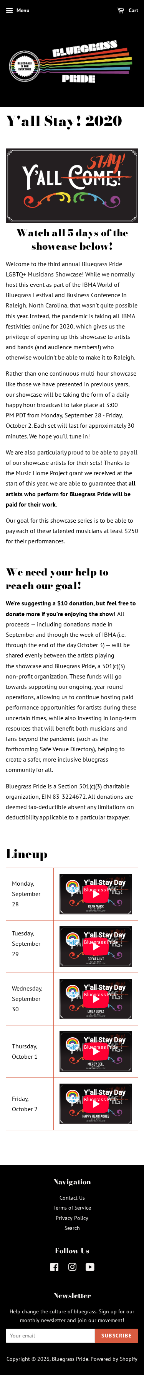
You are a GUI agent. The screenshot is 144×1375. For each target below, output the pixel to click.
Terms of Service (72, 1207)
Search (72, 1228)
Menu (22, 10)
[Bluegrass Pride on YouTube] (90, 1268)
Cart (132, 10)
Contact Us (72, 1197)
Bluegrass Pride (70, 1358)
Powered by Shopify (114, 1358)
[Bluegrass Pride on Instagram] (72, 1268)
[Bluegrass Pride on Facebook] (54, 1268)
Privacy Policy (72, 1218)
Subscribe (116, 1335)
